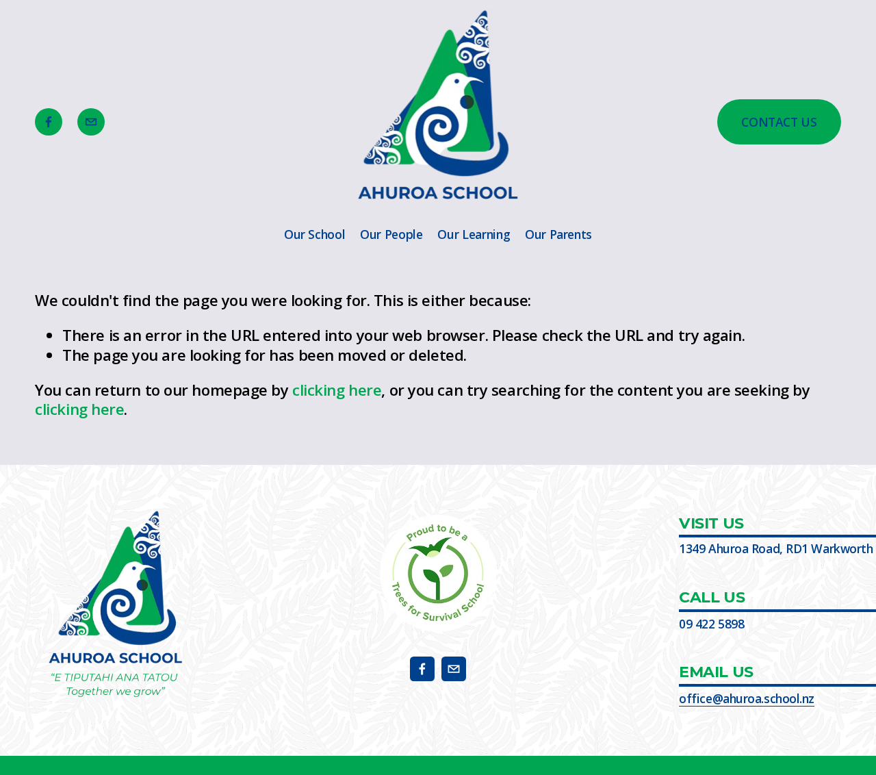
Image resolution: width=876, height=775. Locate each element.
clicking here (336, 389)
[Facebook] (48, 122)
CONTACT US (779, 122)
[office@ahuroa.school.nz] (91, 122)
